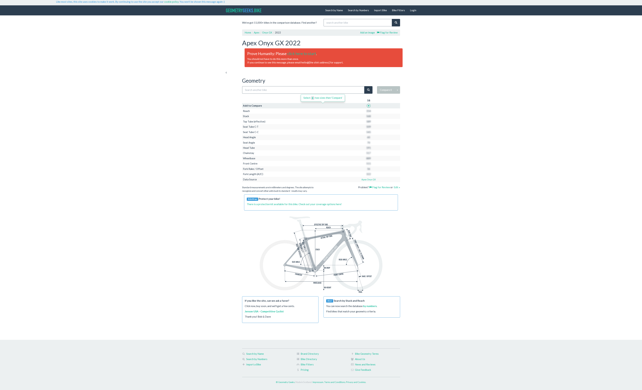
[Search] (396, 22)
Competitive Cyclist (272, 311)
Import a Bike (253, 364)
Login (413, 10)
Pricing (305, 369)
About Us (360, 359)
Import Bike (380, 10)
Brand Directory (310, 353)
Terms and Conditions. (335, 382)
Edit (396, 187)
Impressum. (318, 382)
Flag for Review (388, 32)
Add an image (367, 32)
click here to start (301, 53)
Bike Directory (309, 359)
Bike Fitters (398, 10)
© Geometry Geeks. (285, 382)
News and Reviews (365, 364)
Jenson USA (251, 311)
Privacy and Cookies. (356, 382)
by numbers (370, 306)
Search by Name (334, 10)
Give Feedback (363, 369)
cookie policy (171, 1)
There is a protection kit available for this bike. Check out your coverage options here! (294, 204)
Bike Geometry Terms (367, 353)
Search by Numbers (358, 10)
